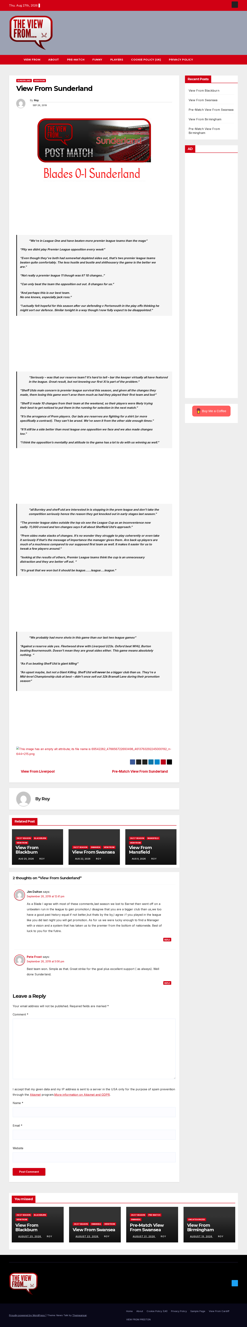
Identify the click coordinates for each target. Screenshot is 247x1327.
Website (18, 1148)
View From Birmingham (205, 119)
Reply (167, 940)
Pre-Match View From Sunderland (140, 771)
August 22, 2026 (87, 1236)
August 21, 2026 (144, 1236)
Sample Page (197, 1311)
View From (32, 59)
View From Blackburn (27, 850)
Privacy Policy (181, 59)
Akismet (35, 1094)
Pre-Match (76, 59)
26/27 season (24, 838)
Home (129, 1311)
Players (116, 59)
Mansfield (153, 838)
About (53, 59)
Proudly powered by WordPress (27, 1315)
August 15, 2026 (201, 1236)
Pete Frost (34, 957)
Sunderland (24, 81)
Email (17, 1125)
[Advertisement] (94, 209)
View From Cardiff (219, 1311)
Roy (36, 100)
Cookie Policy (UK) (146, 59)
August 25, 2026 (30, 1236)
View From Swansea (93, 852)
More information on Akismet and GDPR (82, 1094)
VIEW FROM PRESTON (138, 1319)
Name (18, 1103)
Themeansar (79, 1315)
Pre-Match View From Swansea (211, 109)
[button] (228, 60)
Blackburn (40, 838)
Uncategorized (196, 1219)
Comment (20, 1014)
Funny (97, 59)
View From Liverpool (38, 771)
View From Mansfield (140, 850)
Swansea (95, 847)
